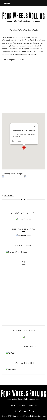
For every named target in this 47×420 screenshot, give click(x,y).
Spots (22, 406)
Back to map (9, 195)
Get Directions (16, 141)
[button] (24, 148)
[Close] (35, 126)
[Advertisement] (23, 87)
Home (13, 406)
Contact (33, 406)
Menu (7, 3)
